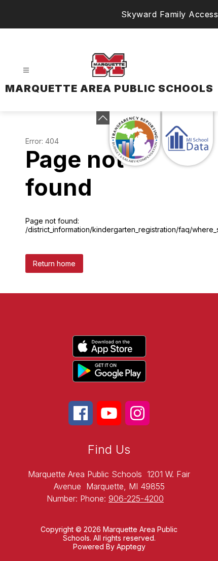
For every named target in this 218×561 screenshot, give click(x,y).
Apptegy (131, 546)
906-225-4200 (136, 498)
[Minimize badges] (103, 117)
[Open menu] (26, 70)
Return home (54, 263)
